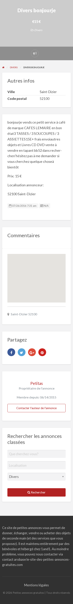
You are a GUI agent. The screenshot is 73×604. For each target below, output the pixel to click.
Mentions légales (36, 585)
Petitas (36, 383)
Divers (38, 30)
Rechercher (38, 492)
